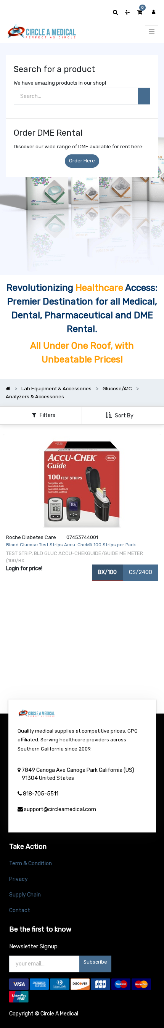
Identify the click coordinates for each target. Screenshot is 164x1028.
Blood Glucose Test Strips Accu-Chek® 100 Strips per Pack (71, 544)
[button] (120, 415)
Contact (19, 910)
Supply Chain (25, 895)
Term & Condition (30, 863)
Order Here (82, 161)
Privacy (18, 879)
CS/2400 (140, 572)
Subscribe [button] (95, 962)
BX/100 (107, 572)
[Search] (144, 96)
